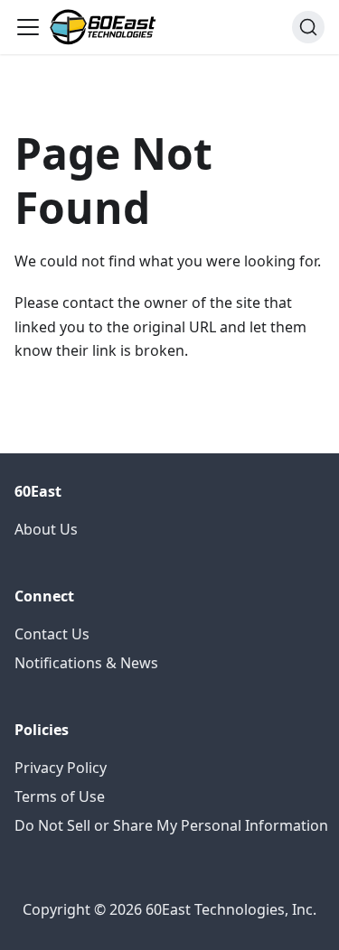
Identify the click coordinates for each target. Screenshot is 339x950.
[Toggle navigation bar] (28, 27)
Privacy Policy (60, 768)
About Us (46, 529)
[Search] (308, 27)
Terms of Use (59, 796)
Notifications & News (86, 663)
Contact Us (51, 634)
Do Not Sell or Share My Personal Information (171, 825)
